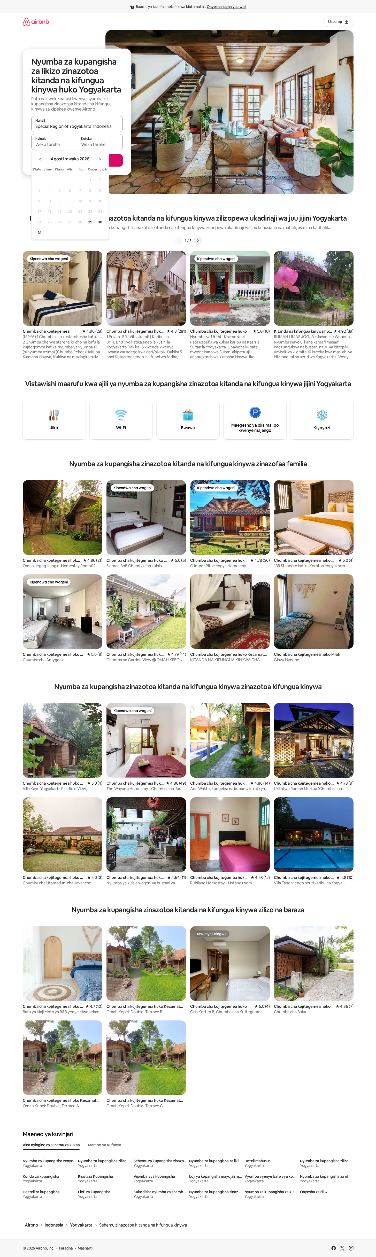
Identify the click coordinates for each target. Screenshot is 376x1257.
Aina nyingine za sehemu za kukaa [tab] (51, 1145)
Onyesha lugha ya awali (226, 6)
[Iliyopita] (178, 241)
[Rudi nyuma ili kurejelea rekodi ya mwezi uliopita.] (40, 159)
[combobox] (77, 126)
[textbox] (54, 144)
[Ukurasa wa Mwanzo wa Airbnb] (36, 21)
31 (39, 232)
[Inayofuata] (198, 241)
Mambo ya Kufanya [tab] (104, 1145)
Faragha (66, 1248)
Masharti (85, 1248)
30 (100, 222)
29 (90, 222)
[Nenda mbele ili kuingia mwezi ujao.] (99, 159)
